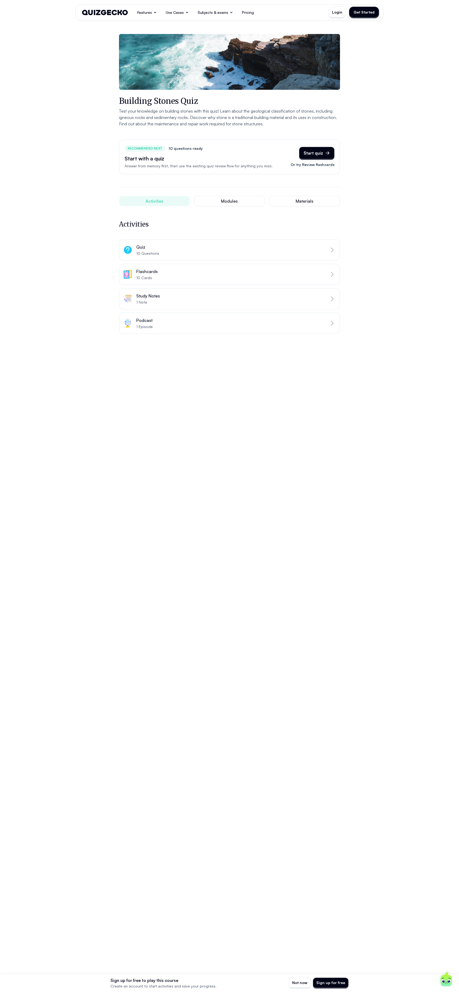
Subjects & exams (213, 12)
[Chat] (446, 979)
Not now (299, 982)
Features (144, 12)
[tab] (154, 201)
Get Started (364, 12)
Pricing (248, 12)
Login (337, 12)
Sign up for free (330, 982)
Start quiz (313, 153)
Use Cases (175, 12)
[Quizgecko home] (105, 12)
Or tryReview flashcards (312, 164)
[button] (229, 250)
